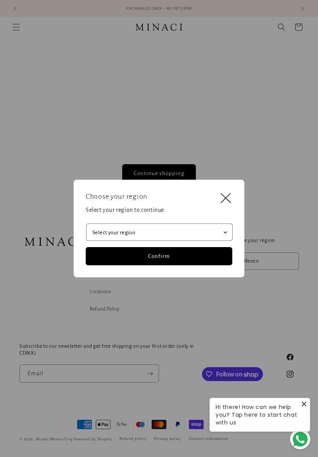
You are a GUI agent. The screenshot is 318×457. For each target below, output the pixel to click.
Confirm (159, 256)
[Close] (225, 198)
